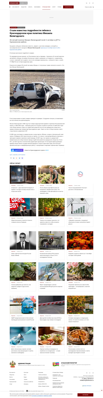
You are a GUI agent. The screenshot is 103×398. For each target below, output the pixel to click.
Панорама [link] (13, 185)
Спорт (53, 7)
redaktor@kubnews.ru (87, 380)
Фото (25, 374)
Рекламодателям (57, 380)
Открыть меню (10, 7)
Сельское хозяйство (28, 381)
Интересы (26, 384)
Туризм (59, 7)
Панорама (40, 372)
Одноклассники (90, 3)
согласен (85, 395)
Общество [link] (70, 185)
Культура (26, 372)
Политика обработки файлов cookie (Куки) (57, 387)
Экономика (37, 7)
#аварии (15, 154)
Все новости (15, 7)
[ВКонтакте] (14, 158)
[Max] (22, 158)
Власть (30, 7)
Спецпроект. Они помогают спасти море (58, 375)
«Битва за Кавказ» (42, 374)
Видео (25, 377)
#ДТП (11, 154)
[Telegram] (19, 158)
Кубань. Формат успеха (43, 386)
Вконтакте (86, 3)
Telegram (93, 3)
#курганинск (21, 154)
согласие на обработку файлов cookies (42, 395)
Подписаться (18, 150)
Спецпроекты (68, 7)
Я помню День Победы (58, 372)
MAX (47, 150)
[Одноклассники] (16, 158)
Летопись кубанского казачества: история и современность (43, 378)
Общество (23, 7)
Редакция (55, 378)
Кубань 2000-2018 (42, 384)
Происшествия (46, 7)
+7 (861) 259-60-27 (88, 378)
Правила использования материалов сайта (58, 383)
